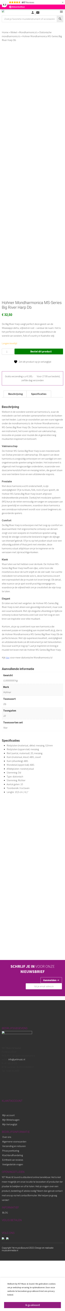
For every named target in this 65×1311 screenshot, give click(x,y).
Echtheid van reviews (12, 1159)
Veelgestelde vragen (12, 1164)
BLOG (5, 1212)
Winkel (13, 32)
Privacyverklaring (10, 1150)
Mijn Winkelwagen (11, 1119)
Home (5, 32)
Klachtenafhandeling (12, 1155)
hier (8, 657)
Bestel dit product (41, 351)
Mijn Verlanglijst (9, 1124)
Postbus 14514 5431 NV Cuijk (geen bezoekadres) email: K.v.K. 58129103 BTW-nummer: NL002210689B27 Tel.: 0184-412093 (18, 1059)
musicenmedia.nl (10, 1250)
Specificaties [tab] (38, 394)
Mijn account (8, 1115)
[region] (32, 1294)
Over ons (6, 1136)
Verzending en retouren (14, 1146)
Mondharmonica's (28, 32)
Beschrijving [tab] (15, 394)
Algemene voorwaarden (14, 1141)
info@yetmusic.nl (16, 1059)
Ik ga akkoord (32, 1305)
